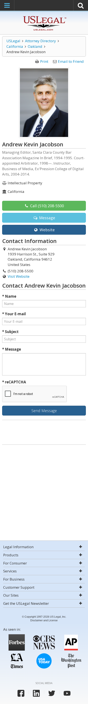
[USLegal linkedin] (36, 693)
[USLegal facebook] (21, 693)
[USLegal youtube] (67, 693)
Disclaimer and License (44, 620)
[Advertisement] (44, 493)
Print (44, 61)
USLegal (13, 40)
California (14, 46)
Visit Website (18, 276)
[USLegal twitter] (51, 693)
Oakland (35, 46)
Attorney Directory (40, 40)
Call (46, 205)
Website (46, 229)
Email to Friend (71, 61)
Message (46, 217)
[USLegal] (44, 16)
